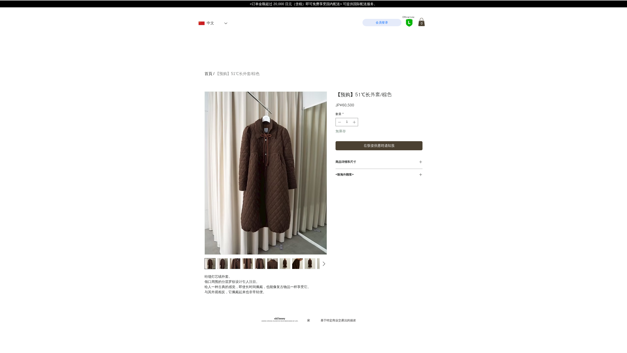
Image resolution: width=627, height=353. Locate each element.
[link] (421, 22)
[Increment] (354, 122)
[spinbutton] (347, 122)
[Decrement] (339, 122)
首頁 (208, 74)
